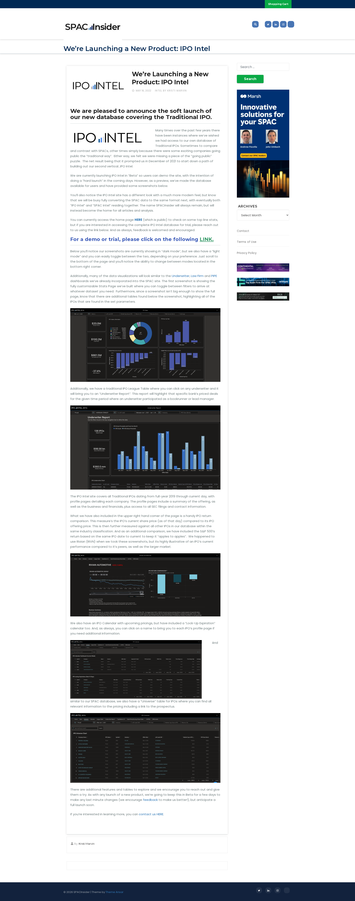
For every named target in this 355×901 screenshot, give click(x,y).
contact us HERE (151, 814)
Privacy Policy (247, 253)
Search (250, 79)
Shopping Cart (278, 4)
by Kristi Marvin (175, 90)
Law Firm (197, 276)
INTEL (158, 90)
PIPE (214, 276)
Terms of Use (246, 242)
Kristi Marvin (87, 843)
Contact (243, 231)
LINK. (207, 239)
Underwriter (180, 276)
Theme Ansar (114, 892)
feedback (150, 800)
